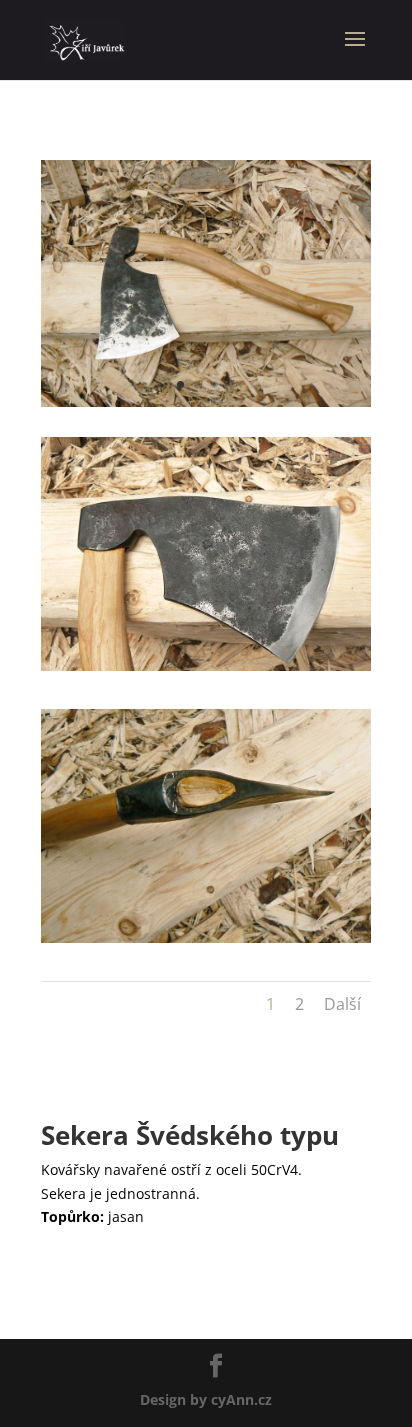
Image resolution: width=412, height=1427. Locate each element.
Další (342, 1004)
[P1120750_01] (206, 406)
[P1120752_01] (206, 942)
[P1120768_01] (206, 670)
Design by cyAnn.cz (206, 1399)
